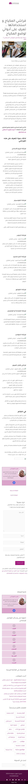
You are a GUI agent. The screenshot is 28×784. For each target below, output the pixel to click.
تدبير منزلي (9, 721)
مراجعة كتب (11, 737)
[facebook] (13, 780)
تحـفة (24, 38)
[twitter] (16, 780)
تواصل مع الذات (20, 729)
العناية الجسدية (20, 721)
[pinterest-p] (10, 780)
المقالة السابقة (14, 490)
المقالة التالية (14, 495)
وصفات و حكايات (20, 753)
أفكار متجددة (21, 713)
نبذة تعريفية (9, 749)
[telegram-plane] (22, 780)
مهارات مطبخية (20, 745)
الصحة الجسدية (20, 717)
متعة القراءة (21, 737)
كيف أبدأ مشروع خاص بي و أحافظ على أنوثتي (14, 685)
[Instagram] (14, 482)
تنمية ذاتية (13, 725)
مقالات (22, 741)
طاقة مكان (10, 733)
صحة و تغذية (21, 733)
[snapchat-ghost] (7, 780)
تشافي (22, 725)
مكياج (14, 741)
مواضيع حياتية (20, 750)
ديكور (10, 729)
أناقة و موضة (10, 713)
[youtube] (19, 780)
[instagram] (25, 780)
